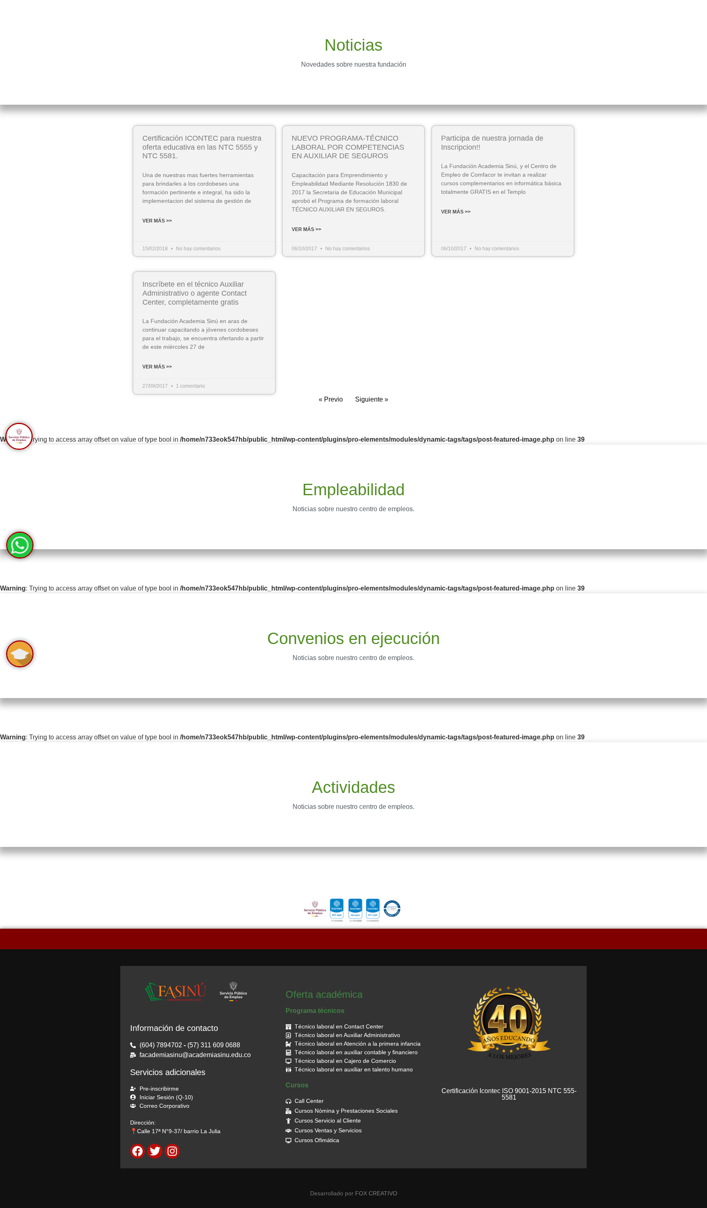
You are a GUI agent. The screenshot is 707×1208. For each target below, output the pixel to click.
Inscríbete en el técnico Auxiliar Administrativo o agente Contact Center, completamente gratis (194, 293)
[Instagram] (172, 1151)
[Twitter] (154, 1151)
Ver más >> (157, 221)
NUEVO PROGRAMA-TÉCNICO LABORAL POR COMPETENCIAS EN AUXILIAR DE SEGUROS (348, 147)
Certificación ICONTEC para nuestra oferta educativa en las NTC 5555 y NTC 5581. (201, 147)
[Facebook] (137, 1151)
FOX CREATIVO (376, 1193)
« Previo (331, 399)
